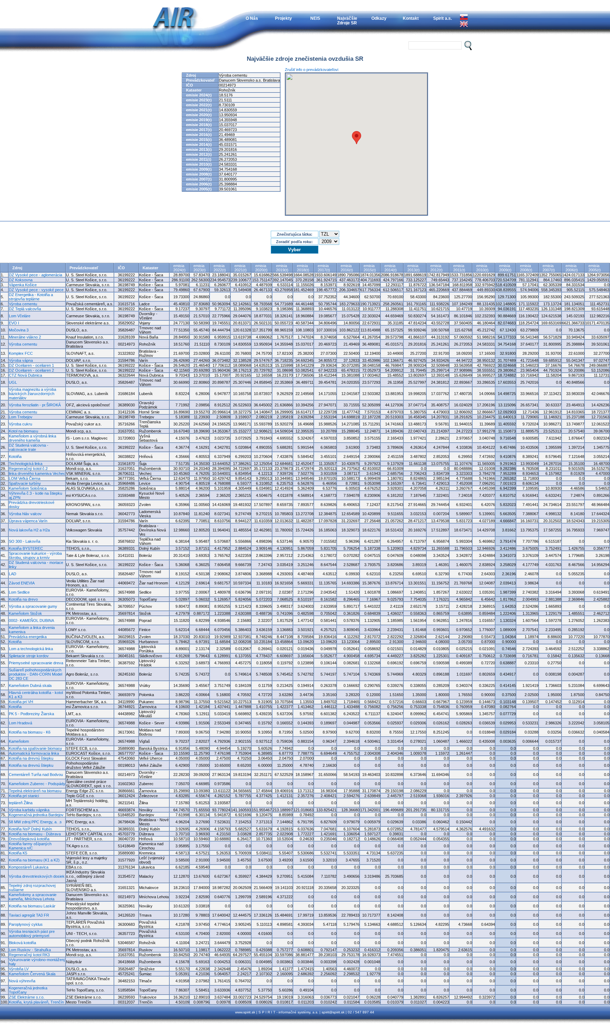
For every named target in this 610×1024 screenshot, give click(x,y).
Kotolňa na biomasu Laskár (32, 906)
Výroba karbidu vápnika (29, 810)
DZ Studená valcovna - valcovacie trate (28, 447)
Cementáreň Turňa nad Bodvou (36, 774)
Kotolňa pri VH (21, 702)
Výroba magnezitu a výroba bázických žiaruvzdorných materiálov (32, 393)
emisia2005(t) (594, 268)
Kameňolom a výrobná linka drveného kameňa (32, 438)
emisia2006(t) (572, 268)
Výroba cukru (20, 424)
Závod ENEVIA (22, 583)
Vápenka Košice (23, 285)
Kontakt (411, 18)
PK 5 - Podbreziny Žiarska (31, 714)
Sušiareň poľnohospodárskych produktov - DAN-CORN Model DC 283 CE (35, 674)
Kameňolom (19, 741)
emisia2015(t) (370, 268)
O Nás (252, 18)
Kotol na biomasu (23, 431)
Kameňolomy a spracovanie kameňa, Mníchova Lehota (32, 897)
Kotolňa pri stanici (24, 796)
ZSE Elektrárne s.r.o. (26, 997)
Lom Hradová (20, 723)
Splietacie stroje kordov (29, 656)
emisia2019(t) (282, 268)
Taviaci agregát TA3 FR (29, 915)
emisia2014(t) (390, 268)
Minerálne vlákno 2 (25, 337)
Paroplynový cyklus (26, 924)
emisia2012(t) (436, 268)
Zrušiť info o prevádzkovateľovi (311, 69)
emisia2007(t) (549, 268)
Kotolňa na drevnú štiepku (31, 758)
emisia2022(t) (220, 268)
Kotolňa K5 (18, 853)
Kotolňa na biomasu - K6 (29, 732)
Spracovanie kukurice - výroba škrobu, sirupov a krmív (35, 555)
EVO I (14, 323)
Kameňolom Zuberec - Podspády (37, 784)
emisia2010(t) (482, 268)
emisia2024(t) (179, 268)
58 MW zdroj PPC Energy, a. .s (35, 822)
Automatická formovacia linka (34, 753)
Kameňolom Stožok (25, 613)
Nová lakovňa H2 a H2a (29, 530)
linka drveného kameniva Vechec (37, 473)
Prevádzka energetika (28, 637)
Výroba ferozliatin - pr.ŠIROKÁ (35, 405)
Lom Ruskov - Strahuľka (30, 950)
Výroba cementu (23, 304)
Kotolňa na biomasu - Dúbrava (35, 834)
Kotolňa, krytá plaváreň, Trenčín (36, 1002)
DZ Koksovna (20, 280)
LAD (12, 574)
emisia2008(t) (526, 268)
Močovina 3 (19, 330)
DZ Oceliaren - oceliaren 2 (31, 370)
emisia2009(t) (505, 268)
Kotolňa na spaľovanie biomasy (35, 748)
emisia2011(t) (459, 268)
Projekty (283, 18)
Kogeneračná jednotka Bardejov (36, 815)
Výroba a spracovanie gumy (33, 606)
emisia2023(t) (199, 268)
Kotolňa (15, 456)
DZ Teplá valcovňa (25, 309)
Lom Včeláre (19, 316)
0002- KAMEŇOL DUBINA (31, 620)
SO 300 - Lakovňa (24, 541)
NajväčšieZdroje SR (347, 20)
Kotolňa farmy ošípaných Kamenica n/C (30, 846)
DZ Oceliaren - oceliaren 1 (31, 365)
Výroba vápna (21, 360)
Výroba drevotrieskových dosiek (37, 876)
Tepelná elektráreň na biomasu (35, 791)
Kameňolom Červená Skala (32, 974)
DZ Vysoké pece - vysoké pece (36, 290)
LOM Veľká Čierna (24, 478)
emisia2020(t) (261, 268)
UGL (13, 382)
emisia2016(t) (347, 268)
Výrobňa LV (19, 969)
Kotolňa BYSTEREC (26, 548)
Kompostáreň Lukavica (28, 867)
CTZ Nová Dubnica (25, 375)
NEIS (315, 18)
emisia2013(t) (413, 268)
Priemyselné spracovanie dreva (36, 663)
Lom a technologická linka (31, 649)
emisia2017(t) (324, 268)
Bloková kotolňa (22, 943)
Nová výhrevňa (22, 981)
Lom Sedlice (19, 592)
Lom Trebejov (20, 417)
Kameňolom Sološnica (28, 488)
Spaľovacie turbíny (25, 483)
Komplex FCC (21, 353)
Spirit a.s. (442, 18)
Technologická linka (25, 463)
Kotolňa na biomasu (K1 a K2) (34, 860)
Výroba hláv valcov (25, 514)
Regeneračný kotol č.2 (28, 468)
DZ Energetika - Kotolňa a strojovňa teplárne (31, 297)
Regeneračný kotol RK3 (29, 955)
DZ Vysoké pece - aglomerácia (35, 275)
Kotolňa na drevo (23, 599)
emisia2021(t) (240, 268)
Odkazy (379, 18)
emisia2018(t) (303, 268)
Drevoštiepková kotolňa (29, 839)
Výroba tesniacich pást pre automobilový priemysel (32, 933)
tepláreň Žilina (20, 803)
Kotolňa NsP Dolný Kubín (30, 829)
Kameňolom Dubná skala (30, 685)
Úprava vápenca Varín (28, 521)
